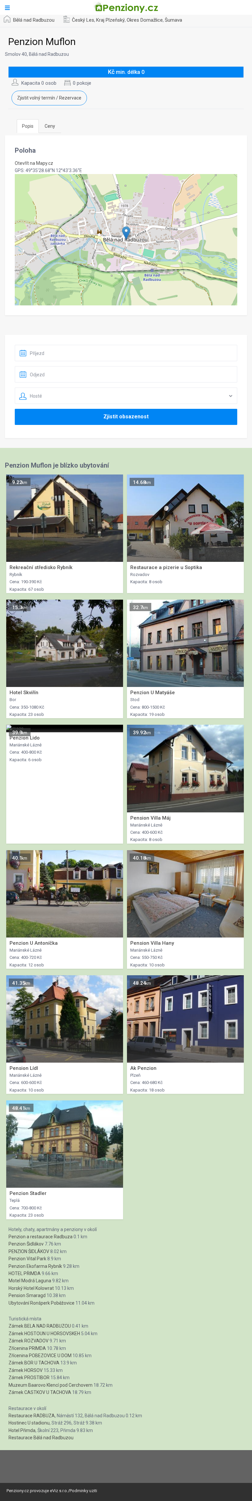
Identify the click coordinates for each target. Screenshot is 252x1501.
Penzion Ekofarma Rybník (35, 1266)
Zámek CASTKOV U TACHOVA (40, 1392)
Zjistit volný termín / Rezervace (49, 97)
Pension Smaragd (27, 1295)
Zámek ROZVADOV (29, 1340)
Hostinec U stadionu (29, 1422)
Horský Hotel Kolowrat (31, 1288)
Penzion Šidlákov (26, 1244)
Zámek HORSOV (26, 1370)
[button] (126, 233)
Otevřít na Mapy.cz (34, 163)
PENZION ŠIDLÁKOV (29, 1251)
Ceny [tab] (50, 126)
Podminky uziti (83, 1490)
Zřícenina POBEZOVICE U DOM (40, 1355)
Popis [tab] (27, 126)
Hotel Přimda (22, 1430)
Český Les (83, 20)
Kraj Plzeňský (110, 20)
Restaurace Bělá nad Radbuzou (41, 1437)
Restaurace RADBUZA (32, 1415)
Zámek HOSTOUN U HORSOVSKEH (44, 1333)
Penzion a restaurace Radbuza (41, 1236)
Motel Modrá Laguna (30, 1280)
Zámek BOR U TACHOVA (34, 1362)
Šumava (173, 20)
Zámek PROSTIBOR (29, 1377)
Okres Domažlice (145, 20)
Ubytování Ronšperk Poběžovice (41, 1303)
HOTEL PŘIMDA (25, 1273)
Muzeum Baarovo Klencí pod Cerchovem (51, 1385)
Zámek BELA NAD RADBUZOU (40, 1326)
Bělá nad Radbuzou (33, 20)
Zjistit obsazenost (126, 416)
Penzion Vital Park (27, 1258)
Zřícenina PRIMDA (27, 1348)
